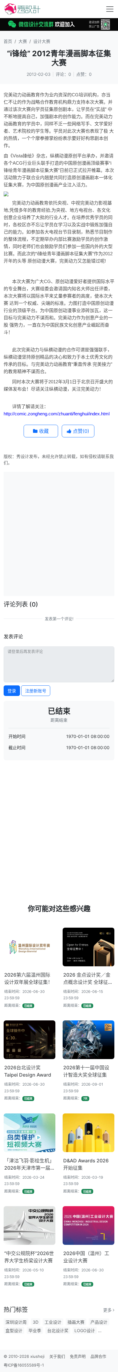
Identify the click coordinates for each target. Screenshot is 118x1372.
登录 (12, 690)
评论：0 (63, 74)
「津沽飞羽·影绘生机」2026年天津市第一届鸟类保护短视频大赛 (29, 1164)
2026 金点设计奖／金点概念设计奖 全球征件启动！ (88, 979)
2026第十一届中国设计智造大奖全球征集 (86, 1071)
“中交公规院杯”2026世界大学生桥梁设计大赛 (29, 1257)
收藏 (43, 431)
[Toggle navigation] (109, 9)
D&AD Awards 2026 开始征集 (86, 1164)
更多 (108, 1309)
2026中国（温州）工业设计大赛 (86, 1257)
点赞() (80, 431)
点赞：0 (84, 74)
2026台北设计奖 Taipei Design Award (27, 1071)
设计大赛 (41, 41)
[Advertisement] (59, 533)
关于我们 (57, 1356)
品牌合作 (98, 1356)
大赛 (22, 41)
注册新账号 (35, 690)
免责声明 (78, 1356)
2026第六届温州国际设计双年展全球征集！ (28, 978)
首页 (8, 41)
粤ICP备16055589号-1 (24, 1365)
